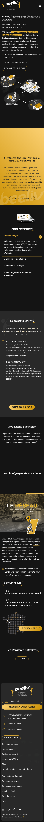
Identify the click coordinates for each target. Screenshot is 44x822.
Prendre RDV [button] (11, 738)
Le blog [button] (22, 659)
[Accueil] (22, 691)
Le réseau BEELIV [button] (30, 628)
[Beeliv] (11, 5)
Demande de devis (10, 781)
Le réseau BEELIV (10, 759)
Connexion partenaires (12, 786)
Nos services (7, 749)
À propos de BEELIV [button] (22, 198)
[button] (39, 5)
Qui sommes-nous (10, 744)
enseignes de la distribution (12, 556)
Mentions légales (9, 791)
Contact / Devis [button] (12, 583)
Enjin (24, 817)
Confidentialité (8, 796)
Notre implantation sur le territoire (17, 769)
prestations (9, 182)
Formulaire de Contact (12, 776)
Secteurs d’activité (10, 754)
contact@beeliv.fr (15, 729)
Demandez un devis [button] (14, 68)
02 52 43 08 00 (14, 724)
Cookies (5, 801)
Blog (4, 764)
